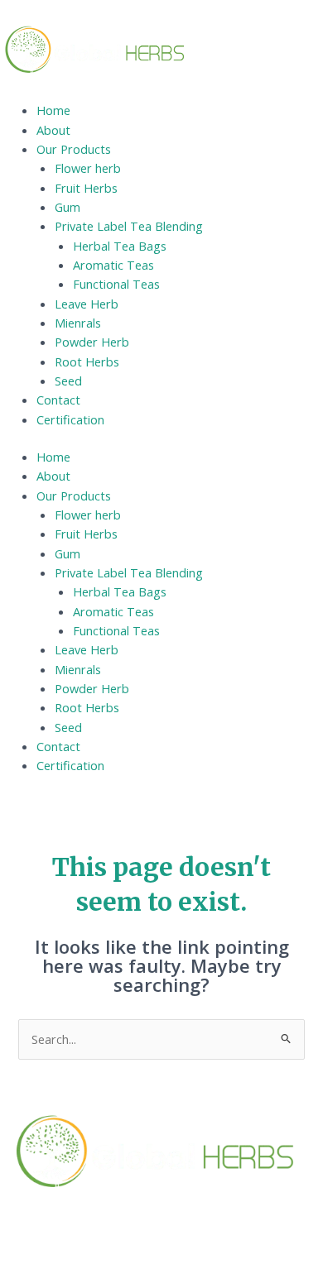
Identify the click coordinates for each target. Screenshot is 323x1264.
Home (53, 110)
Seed (68, 380)
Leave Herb (86, 303)
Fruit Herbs (86, 188)
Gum (67, 207)
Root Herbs (87, 361)
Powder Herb (92, 341)
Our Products (73, 149)
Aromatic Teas (113, 264)
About (53, 130)
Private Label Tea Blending (129, 226)
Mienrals (78, 322)
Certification (70, 419)
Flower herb (88, 168)
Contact (58, 399)
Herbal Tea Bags (119, 245)
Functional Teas (116, 283)
